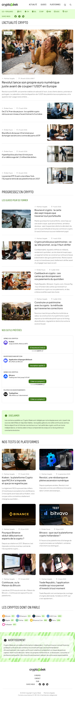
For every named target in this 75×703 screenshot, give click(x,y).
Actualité (33, 4)
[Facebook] (15, 16)
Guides (43, 4)
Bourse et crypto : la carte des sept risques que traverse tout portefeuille (47, 213)
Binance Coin (40, 620)
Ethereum (25, 616)
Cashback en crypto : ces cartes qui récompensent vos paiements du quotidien (49, 276)
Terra (56, 620)
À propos (37, 675)
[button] (70, 4)
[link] (37, 344)
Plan (37, 681)
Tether (23, 620)
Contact (37, 678)
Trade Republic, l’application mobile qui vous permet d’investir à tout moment (54, 585)
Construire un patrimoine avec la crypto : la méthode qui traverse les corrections (48, 305)
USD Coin (55, 616)
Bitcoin (9, 616)
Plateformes (55, 4)
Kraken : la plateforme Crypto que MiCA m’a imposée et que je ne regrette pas (17, 480)
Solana (39, 616)
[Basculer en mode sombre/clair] (65, 4)
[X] (19, 16)
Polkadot (10, 624)
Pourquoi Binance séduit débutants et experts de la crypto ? (13, 535)
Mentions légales (49, 693)
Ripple (9, 620)
